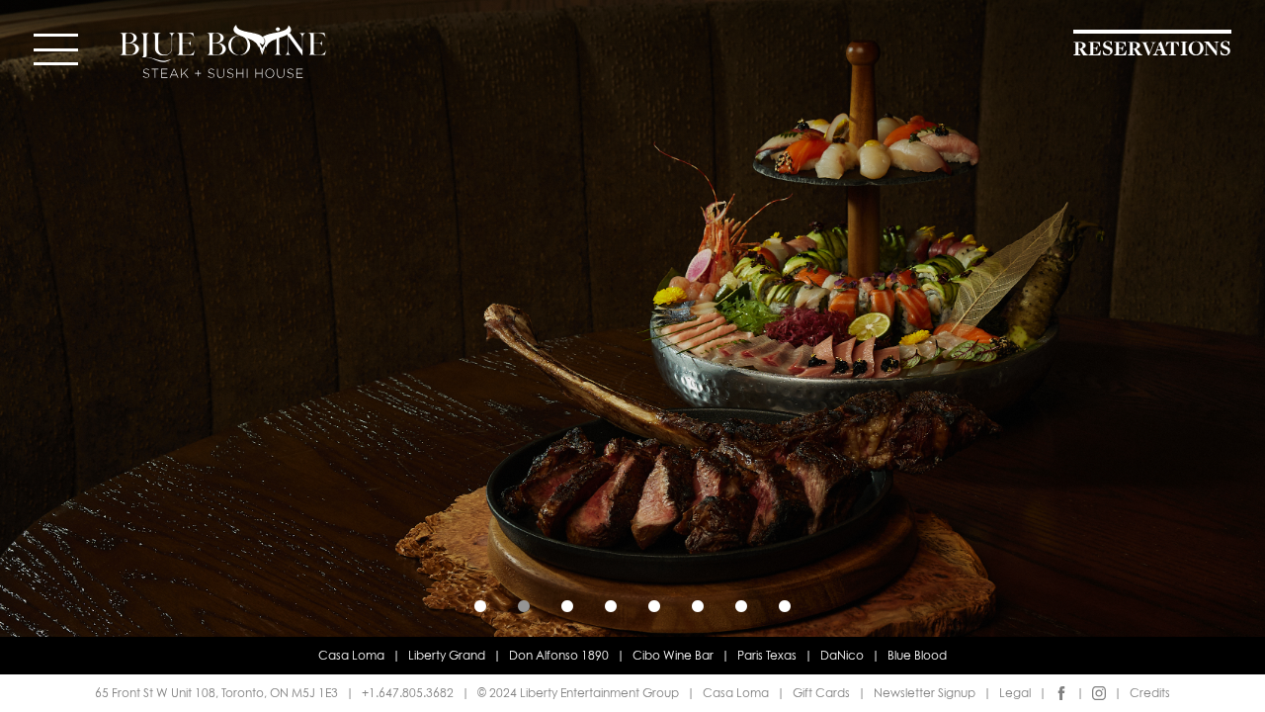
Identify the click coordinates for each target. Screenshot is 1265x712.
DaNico (842, 655)
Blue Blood (917, 655)
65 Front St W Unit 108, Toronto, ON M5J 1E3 (216, 692)
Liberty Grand (446, 655)
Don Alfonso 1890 (559, 655)
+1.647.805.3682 (408, 692)
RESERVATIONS (1152, 50)
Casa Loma (351, 655)
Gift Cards (821, 692)
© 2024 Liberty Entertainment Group (578, 692)
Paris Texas (767, 655)
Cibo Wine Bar (673, 655)
